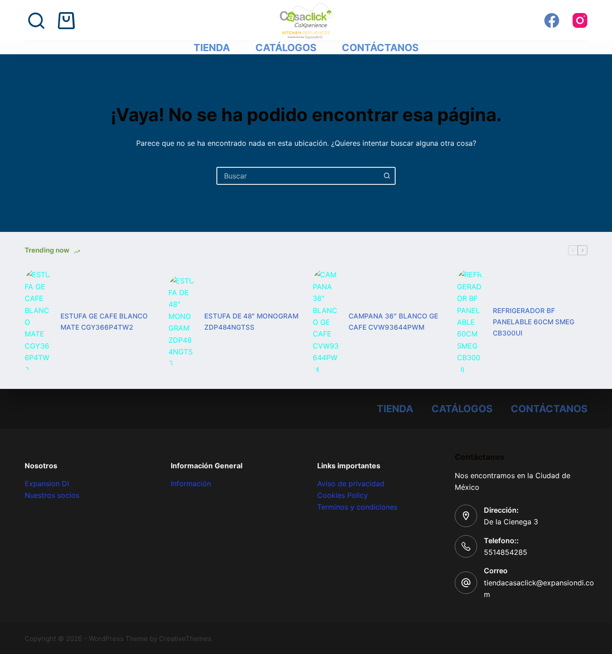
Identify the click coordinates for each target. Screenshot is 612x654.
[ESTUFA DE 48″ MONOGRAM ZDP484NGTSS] (181, 322)
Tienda (212, 47)
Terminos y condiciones (357, 506)
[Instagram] (580, 20)
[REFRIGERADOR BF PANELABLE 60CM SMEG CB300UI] (470, 322)
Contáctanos (380, 47)
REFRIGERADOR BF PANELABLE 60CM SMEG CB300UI (533, 321)
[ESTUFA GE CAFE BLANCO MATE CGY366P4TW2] (38, 322)
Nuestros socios (52, 495)
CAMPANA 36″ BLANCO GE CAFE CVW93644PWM (393, 321)
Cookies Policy (342, 495)
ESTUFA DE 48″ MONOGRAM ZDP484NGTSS (251, 321)
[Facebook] (551, 20)
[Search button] (387, 176)
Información (191, 483)
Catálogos (285, 47)
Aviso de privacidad (350, 483)
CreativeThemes (185, 638)
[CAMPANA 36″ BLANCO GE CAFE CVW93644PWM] (326, 322)
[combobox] (298, 176)
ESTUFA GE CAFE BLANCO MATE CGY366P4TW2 (104, 321)
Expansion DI (47, 483)
